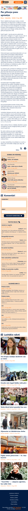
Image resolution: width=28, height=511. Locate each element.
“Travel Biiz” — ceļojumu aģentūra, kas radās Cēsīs (13, 483)
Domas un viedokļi (14, 155)
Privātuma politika (14, 495)
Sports (2, 360)
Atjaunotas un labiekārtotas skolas (13, 431)
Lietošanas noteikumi (14, 493)
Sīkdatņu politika (14, 497)
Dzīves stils (3, 486)
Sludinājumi (13, 283)
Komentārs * (5, 199)
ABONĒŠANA (18, 2)
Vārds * (4, 209)
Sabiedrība (8, 18)
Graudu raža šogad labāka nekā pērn (14, 383)
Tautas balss (13, 222)
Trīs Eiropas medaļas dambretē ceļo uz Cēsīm (13, 357)
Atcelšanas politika (14, 499)
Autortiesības (14, 502)
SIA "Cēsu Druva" (17, 507)
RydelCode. (18, 509)
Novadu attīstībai (5, 433)
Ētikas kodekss (14, 504)
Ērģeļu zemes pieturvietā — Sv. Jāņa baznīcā (13, 456)
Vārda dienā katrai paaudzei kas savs (14, 407)
